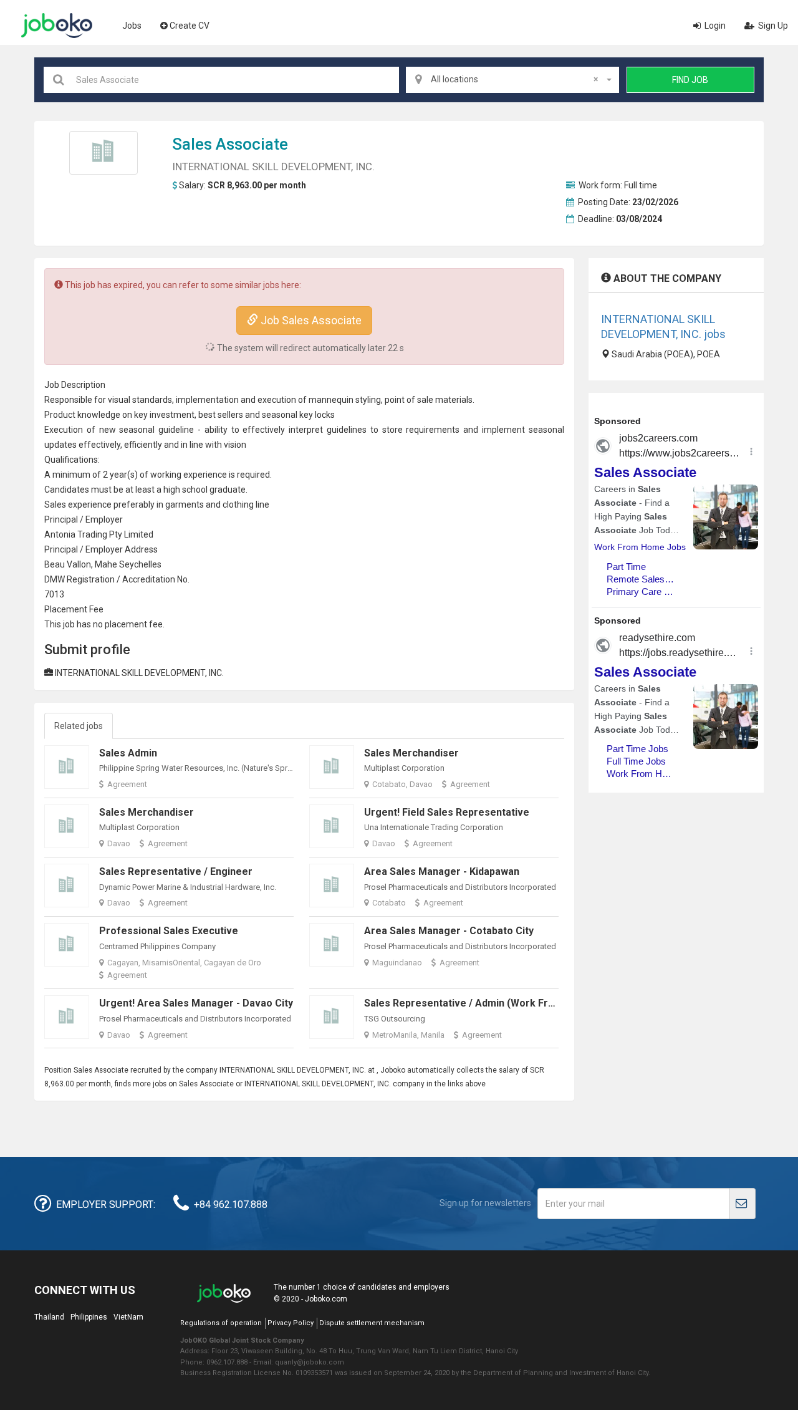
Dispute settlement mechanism (372, 1323)
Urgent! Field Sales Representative (446, 812)
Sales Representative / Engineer (175, 871)
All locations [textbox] (514, 79)
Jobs (132, 26)
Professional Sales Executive (168, 931)
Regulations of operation (221, 1323)
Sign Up (772, 26)
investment (172, 415)
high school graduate (204, 490)
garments (184, 504)
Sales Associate (230, 144)
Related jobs (78, 726)
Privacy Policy (290, 1323)
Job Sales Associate (310, 320)
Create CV (189, 26)
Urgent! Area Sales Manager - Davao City (196, 1003)
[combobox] (512, 79)
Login (714, 26)
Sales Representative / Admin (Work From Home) (480, 1003)
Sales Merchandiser (411, 753)
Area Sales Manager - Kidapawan (441, 871)
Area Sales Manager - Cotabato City (449, 931)
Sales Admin (128, 753)
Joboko (56, 25)
